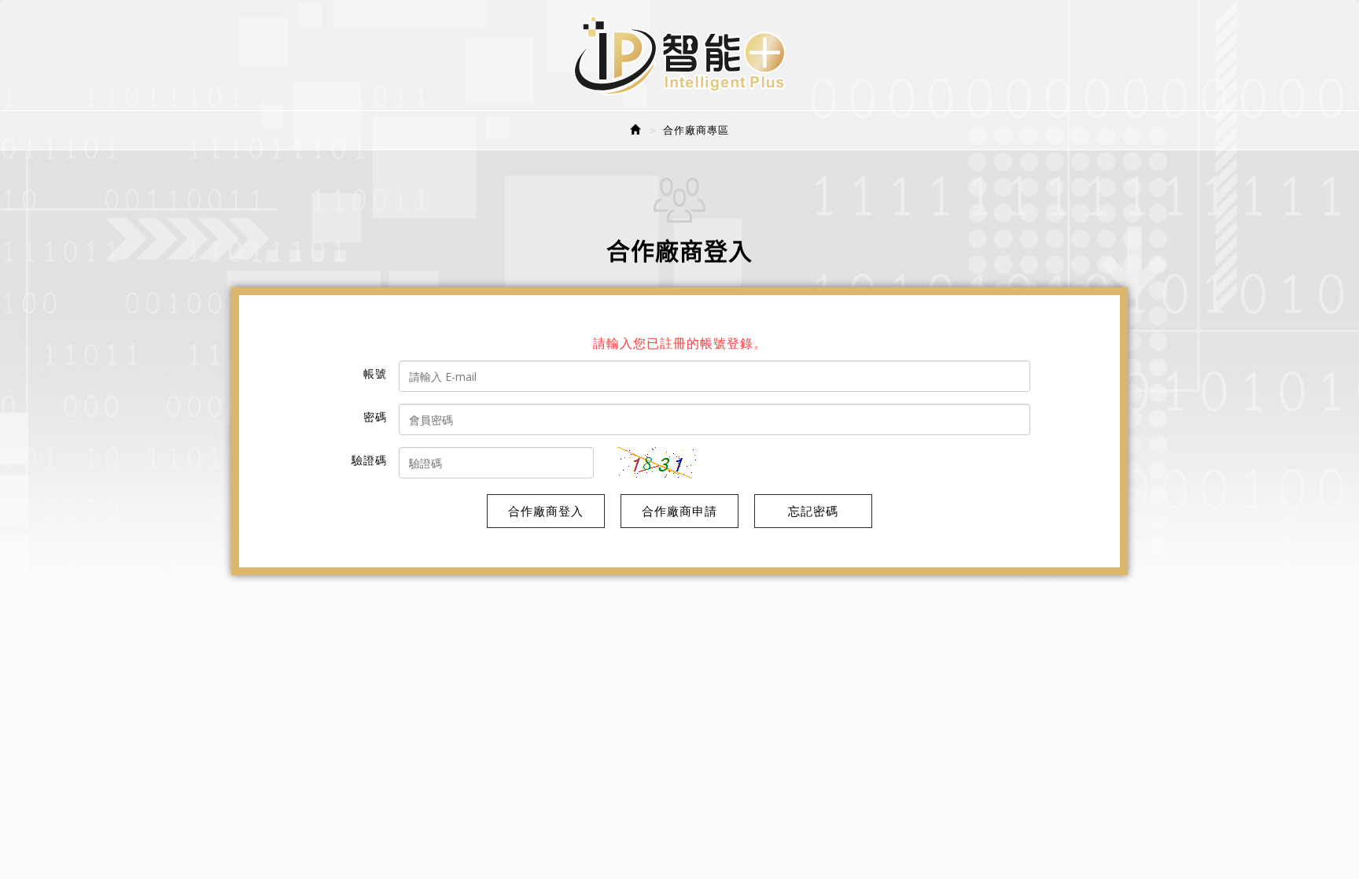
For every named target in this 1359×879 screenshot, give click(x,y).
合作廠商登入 (546, 511)
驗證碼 (369, 459)
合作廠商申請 (679, 511)
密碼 (375, 416)
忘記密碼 (813, 511)
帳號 (375, 373)
